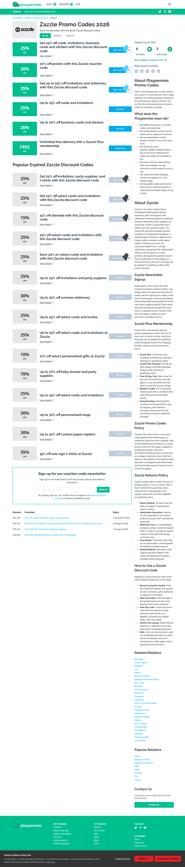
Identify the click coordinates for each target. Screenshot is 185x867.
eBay (136, 766)
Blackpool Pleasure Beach (146, 679)
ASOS (137, 769)
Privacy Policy (140, 846)
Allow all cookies (167, 859)
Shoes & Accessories (62, 834)
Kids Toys (57, 837)
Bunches (138, 686)
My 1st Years (140, 723)
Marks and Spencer (143, 763)
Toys (78, 4)
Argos (137, 756)
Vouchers (64, 4)
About (137, 839)
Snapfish (138, 666)
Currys (137, 780)
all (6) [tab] (45, 36)
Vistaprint (139, 699)
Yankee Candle (141, 737)
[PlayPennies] (27, 4)
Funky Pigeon (140, 662)
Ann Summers (141, 689)
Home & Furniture (61, 831)
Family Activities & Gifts (36, 18)
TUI (136, 776)
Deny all (144, 859)
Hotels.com (139, 713)
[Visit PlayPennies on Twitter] (160, 11)
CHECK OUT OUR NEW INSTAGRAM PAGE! (39, 12)
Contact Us (154, 805)
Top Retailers (100, 824)
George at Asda (141, 759)
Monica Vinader (142, 716)
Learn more (50, 862)
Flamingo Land (141, 710)
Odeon (137, 672)
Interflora (138, 733)
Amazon (138, 773)
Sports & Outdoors (61, 844)
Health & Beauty (60, 840)
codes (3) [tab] (57, 36)
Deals (49, 4)
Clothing (57, 827)
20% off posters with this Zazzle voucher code (47, 518)
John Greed (139, 740)
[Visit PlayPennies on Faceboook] (165, 11)
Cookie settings (122, 859)
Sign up (103, 489)
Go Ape (137, 706)
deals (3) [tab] (70, 36)
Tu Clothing (99, 831)
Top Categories (60, 824)
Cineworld (139, 696)
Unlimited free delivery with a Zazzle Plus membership (50, 535)
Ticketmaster (140, 727)
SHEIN (96, 844)
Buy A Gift (139, 683)
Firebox (138, 720)
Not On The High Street (145, 703)
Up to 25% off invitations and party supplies (45, 529)
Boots (96, 840)
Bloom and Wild (142, 676)
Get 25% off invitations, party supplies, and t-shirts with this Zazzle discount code (63, 523)
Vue (136, 669)
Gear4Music (140, 730)
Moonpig (138, 659)
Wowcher (138, 693)
